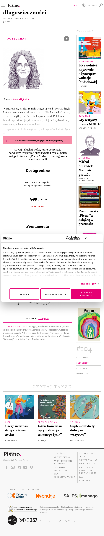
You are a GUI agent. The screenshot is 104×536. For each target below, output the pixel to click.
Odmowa (24, 294)
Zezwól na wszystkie (86, 294)
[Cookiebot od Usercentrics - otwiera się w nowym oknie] (68, 238)
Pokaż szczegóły (88, 284)
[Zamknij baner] (93, 238)
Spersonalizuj (54, 294)
